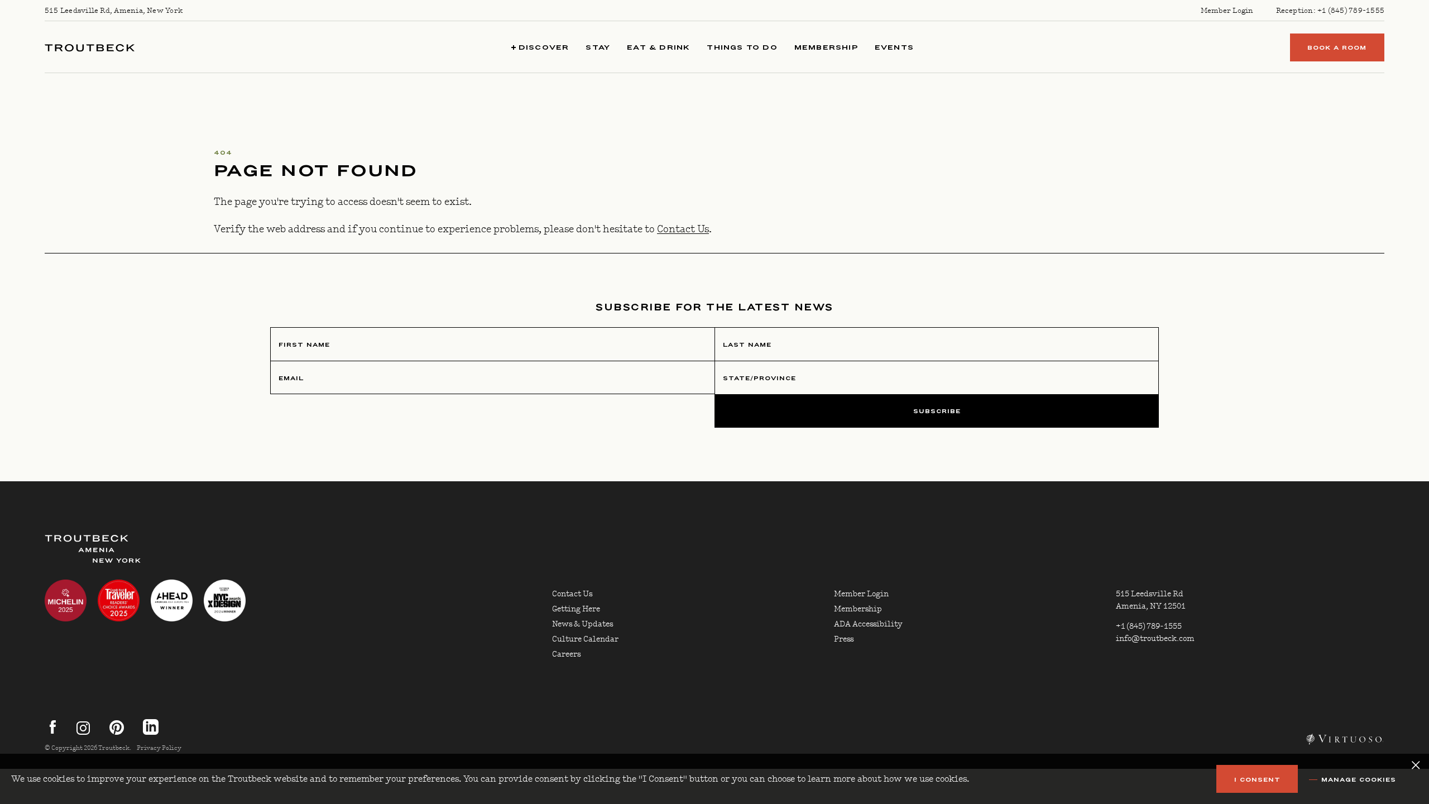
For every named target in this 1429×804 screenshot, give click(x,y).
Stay (598, 47)
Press (843, 639)
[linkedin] (151, 732)
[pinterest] (113, 732)
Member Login (1227, 10)
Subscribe (937, 411)
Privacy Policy (159, 748)
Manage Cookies (1358, 780)
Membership (826, 47)
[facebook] (52, 732)
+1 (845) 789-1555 (1350, 10)
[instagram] (83, 732)
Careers (566, 654)
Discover (542, 47)
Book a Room (1336, 47)
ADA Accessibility (868, 624)
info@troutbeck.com (1155, 639)
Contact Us (683, 229)
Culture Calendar (585, 639)
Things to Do (742, 47)
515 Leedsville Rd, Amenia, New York (114, 10)
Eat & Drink (658, 47)
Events (894, 47)
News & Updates (582, 624)
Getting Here (576, 609)
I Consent (1257, 779)
